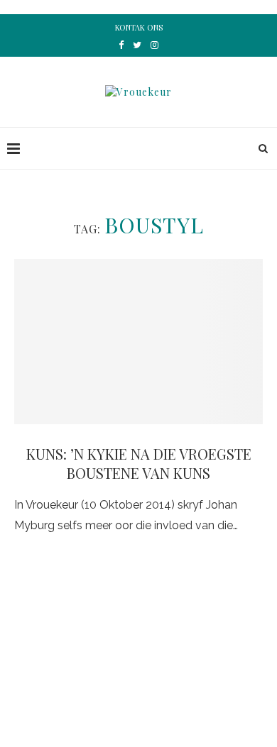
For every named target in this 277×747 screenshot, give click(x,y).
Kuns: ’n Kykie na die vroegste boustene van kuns (138, 463)
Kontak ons (139, 27)
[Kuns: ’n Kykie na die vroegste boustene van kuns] (138, 341)
